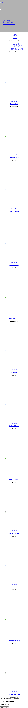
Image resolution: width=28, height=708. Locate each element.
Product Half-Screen (14, 694)
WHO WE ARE (6, 20)
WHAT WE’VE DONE (8, 22)
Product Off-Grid (14, 426)
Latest (15, 34)
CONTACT (5, 25)
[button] (14, 83)
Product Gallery (14, 318)
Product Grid (14, 372)
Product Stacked (14, 157)
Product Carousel (14, 587)
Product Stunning (14, 479)
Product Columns (14, 211)
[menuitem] (15, 20)
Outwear (15, 38)
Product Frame (14, 265)
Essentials (15, 36)
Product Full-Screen (14, 640)
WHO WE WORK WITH (9, 24)
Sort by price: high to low (17, 49)
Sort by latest (17, 46)
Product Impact (14, 533)
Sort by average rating (17, 45)
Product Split (14, 104)
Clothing (15, 35)
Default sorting (15, 43)
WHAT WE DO (6, 21)
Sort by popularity (17, 44)
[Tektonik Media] (14, 9)
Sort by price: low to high (17, 48)
